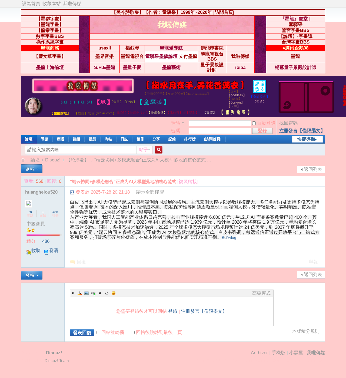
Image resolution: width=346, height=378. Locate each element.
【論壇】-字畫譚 (295, 36)
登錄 (172, 311)
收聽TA (33, 253)
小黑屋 (296, 352)
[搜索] (158, 150)
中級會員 (35, 223)
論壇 (28, 139)
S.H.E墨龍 (104, 67)
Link (93, 293)
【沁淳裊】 (77, 160)
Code (106, 293)
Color (79, 293)
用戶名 (175, 123)
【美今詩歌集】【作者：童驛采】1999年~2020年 (162, 12)
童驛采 (295, 24)
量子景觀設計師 (212, 67)
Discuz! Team (57, 361)
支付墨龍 (188, 56)
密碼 (175, 130)
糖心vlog (229, 237)
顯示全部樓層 (150, 192)
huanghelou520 (41, 192)
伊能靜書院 (212, 48)
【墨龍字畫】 (50, 24)
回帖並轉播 (112, 332)
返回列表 (313, 169)
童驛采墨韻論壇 (161, 56)
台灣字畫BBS (296, 42)
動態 (92, 139)
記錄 (172, 139)
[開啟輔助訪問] (323, 3)
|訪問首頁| (223, 12)
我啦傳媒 (72, 3)
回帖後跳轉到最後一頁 (159, 332)
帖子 (143, 149)
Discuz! (53, 160)
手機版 (278, 352)
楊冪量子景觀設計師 (295, 67)
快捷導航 (306, 139)
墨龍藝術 (171, 67)
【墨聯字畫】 (50, 18)
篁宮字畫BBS (296, 30)
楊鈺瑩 (132, 48)
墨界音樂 (104, 56)
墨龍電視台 (132, 56)
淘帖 (108, 139)
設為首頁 (31, 3)
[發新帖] (31, 168)
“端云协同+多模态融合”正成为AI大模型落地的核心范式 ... (152, 160)
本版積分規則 (306, 331)
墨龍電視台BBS (212, 56)
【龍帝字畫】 (50, 30)
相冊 (140, 139)
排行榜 (190, 139)
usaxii (104, 48)
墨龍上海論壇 (50, 67)
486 (55, 212)
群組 (76, 139)
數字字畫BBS (50, 36)
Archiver (259, 352)
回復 (81, 261)
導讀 (44, 139)
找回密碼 (288, 123)
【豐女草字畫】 (50, 56)
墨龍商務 (50, 48)
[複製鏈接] (187, 181)
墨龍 (295, 56)
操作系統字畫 (50, 42)
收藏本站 (51, 3)
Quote (100, 293)
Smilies (113, 293)
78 (30, 212)
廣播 (60, 139)
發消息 (51, 253)
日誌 (124, 139)
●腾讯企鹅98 (295, 48)
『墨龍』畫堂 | (295, 18)
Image (86, 293)
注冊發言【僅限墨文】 (302, 130)
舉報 (313, 261)
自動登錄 (266, 123)
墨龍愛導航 (171, 48)
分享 (156, 139)
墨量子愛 (132, 67)
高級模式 (261, 293)
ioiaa (240, 67)
